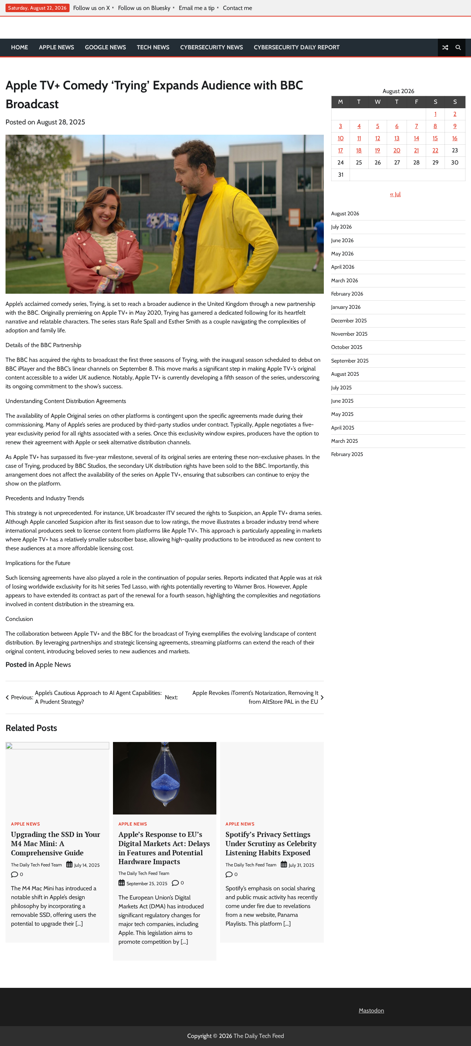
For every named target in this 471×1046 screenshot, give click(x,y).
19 (377, 150)
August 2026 (345, 213)
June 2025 (342, 400)
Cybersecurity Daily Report (297, 47)
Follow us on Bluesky (144, 8)
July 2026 (341, 227)
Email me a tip (197, 8)
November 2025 (349, 334)
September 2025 (350, 360)
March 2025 (344, 441)
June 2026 (342, 240)
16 (454, 138)
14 (416, 138)
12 (377, 138)
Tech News (153, 47)
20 (396, 150)
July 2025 (341, 387)
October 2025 (346, 347)
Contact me (237, 8)
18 (359, 150)
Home (19, 47)
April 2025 (342, 427)
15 (435, 138)
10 (341, 138)
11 (359, 138)
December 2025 (349, 320)
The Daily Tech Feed (259, 1035)
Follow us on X (91, 8)
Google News (105, 47)
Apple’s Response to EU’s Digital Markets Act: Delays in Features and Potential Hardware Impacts (164, 848)
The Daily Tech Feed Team (36, 864)
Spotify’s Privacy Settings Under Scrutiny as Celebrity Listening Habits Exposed (271, 843)
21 (416, 150)
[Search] (458, 47)
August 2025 (345, 374)
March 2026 (344, 280)
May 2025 (342, 414)
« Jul (395, 194)
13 (397, 138)
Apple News (56, 47)
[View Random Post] (445, 47)
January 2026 (346, 307)
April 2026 (342, 267)
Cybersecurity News (211, 47)
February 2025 (347, 454)
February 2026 (347, 293)
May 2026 (342, 253)
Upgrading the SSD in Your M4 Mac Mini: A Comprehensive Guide (55, 843)
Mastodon (371, 1010)
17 (340, 150)
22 (435, 150)
